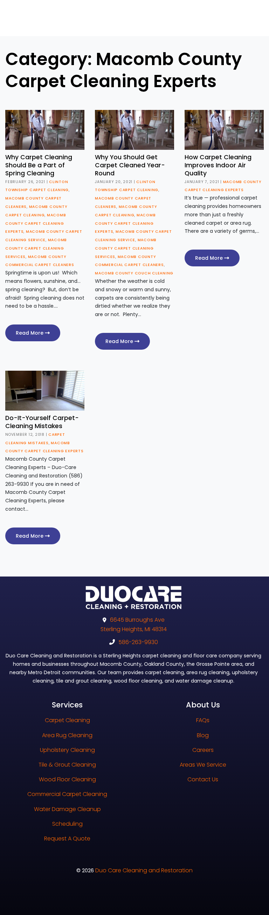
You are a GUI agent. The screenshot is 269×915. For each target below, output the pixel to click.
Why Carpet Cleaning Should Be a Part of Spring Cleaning (38, 165)
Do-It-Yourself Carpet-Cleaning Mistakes (42, 422)
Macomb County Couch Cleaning (134, 273)
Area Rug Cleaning (67, 735)
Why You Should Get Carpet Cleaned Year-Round (130, 165)
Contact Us (202, 779)
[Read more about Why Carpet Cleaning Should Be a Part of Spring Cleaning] (44, 129)
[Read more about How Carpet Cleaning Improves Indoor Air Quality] (224, 129)
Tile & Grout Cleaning (67, 765)
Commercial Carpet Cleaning (67, 794)
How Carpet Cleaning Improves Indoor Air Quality (218, 165)
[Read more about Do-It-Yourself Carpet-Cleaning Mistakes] (44, 390)
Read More (30, 332)
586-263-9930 (138, 642)
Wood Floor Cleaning (67, 779)
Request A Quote (67, 838)
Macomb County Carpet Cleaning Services (36, 248)
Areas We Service (203, 765)
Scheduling (67, 824)
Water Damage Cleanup (67, 809)
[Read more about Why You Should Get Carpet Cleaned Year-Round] (134, 129)
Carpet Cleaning (67, 720)
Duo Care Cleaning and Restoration (144, 870)
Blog (203, 735)
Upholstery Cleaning (67, 750)
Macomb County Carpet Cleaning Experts (35, 223)
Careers (203, 750)
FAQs (202, 720)
